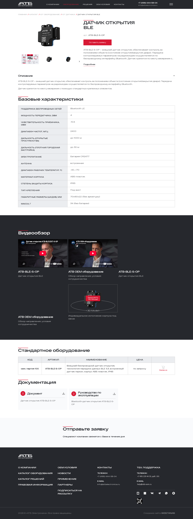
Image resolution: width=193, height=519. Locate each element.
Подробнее (89, 64)
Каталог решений (31, 479)
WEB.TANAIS (168, 513)
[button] (19, 61)
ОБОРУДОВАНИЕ (71, 4)
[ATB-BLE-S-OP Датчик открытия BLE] (49, 52)
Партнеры (65, 484)
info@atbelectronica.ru (147, 5)
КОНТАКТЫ (119, 4)
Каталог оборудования (35, 473)
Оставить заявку (97, 42)
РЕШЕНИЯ (87, 4)
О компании (27, 467)
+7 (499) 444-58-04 (147, 3)
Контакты (104, 467)
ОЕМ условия (67, 467)
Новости (64, 473)
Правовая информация (35, 484)
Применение (67, 479)
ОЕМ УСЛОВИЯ (103, 4)
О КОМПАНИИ (52, 4)
